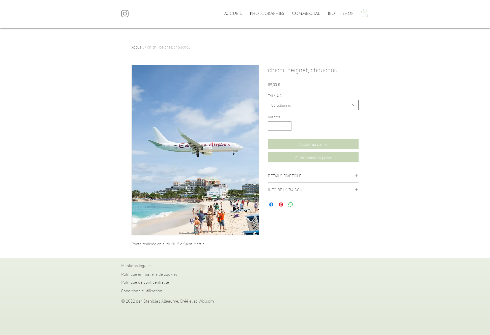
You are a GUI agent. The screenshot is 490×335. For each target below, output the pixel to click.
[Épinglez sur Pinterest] (281, 204)
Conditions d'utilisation (141, 290)
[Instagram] (125, 13)
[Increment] (287, 126)
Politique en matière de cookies (149, 274)
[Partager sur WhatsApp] (291, 204)
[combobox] (313, 105)
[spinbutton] (279, 126)
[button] (267, 13)
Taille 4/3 (276, 95)
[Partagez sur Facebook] (271, 204)
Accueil (137, 46)
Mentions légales (136, 265)
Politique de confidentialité (145, 281)
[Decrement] (272, 126)
